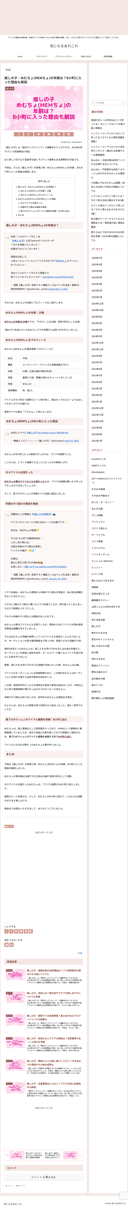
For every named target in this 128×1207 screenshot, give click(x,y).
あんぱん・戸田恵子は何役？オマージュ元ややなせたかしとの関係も (108, 173)
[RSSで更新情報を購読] (11, 945)
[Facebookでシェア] (28, 134)
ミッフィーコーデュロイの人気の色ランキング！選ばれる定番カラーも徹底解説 (108, 150)
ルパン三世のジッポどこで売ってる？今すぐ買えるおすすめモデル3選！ (108, 209)
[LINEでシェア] (59, 134)
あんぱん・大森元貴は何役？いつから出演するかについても (108, 162)
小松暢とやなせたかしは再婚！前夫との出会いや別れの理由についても (108, 186)
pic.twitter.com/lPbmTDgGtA (50, 566)
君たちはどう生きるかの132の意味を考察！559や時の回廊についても (107, 236)
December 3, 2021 (58, 288)
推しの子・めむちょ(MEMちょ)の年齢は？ (37, 186)
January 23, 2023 (57, 578)
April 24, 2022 (71, 440)
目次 (40, 181)
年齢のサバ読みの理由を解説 (33, 206)
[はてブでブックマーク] (39, 134)
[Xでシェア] (18, 134)
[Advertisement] (64, 17)
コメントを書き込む (44, 1177)
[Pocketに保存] (49, 134)
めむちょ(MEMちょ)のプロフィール (36, 194)
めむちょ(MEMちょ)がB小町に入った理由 (37, 198)
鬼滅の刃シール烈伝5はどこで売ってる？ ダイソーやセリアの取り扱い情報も (108, 124)
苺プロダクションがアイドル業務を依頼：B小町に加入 (45, 210)
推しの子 (10, 826)
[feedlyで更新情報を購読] (6, 945)
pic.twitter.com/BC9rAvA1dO (58, 276)
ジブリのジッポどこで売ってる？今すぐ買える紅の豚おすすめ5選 (107, 198)
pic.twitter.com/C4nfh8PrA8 (53, 432)
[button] (69, 134)
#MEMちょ (61, 260)
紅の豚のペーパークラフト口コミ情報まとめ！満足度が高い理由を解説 (108, 222)
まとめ (21, 214)
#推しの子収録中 (41, 514)
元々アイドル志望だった (31, 202)
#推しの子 (18, 240)
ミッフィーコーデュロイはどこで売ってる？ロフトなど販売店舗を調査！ (108, 137)
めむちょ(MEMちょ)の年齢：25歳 (35, 190)
